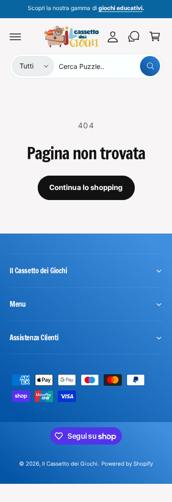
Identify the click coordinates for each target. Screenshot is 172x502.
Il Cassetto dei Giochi (69, 463)
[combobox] (109, 66)
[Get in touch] (133, 36)
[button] (15, 36)
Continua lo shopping (86, 187)
